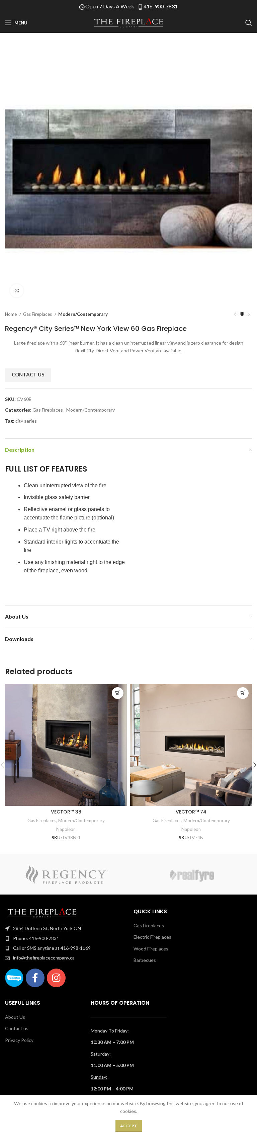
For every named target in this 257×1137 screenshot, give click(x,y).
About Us (15, 1017)
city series (26, 421)
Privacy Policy (19, 1040)
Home (11, 314)
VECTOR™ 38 (66, 811)
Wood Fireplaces (151, 948)
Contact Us (28, 374)
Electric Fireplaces (152, 937)
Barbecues (145, 960)
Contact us (16, 1028)
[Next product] (248, 314)
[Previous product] (235, 314)
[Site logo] (128, 22)
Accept (128, 1125)
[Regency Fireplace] (66, 874)
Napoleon (66, 829)
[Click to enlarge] (16, 290)
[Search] (248, 22)
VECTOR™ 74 (191, 811)
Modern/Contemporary (83, 314)
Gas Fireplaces (38, 314)
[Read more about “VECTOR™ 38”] (117, 693)
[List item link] (64, 928)
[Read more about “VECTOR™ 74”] (243, 693)
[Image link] (42, 912)
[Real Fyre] (190, 874)
